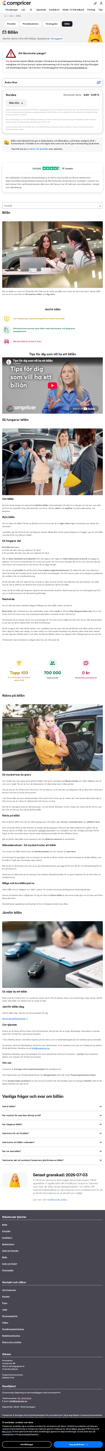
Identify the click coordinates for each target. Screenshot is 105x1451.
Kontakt (6, 1297)
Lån (11, 16)
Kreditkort (7, 1238)
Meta (74, 1429)
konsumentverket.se (77, 68)
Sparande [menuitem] (41, 10)
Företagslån (52, 24)
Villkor (5, 1323)
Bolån (4, 1225)
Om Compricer (9, 1290)
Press (4, 1303)
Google (81, 1429)
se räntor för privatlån (37, 149)
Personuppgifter (10, 1316)
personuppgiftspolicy (28, 1434)
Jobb (4, 1310)
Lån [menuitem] (23, 10)
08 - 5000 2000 (24, 1398)
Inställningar (27, 1444)
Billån (67, 24)
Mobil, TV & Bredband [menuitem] (73, 10)
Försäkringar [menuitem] (11, 10)
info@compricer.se (40, 1048)
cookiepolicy (8, 1434)
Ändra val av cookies (11, 1342)
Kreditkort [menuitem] (54, 10)
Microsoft (6, 1432)
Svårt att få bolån (10, 1251)
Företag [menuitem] (91, 10)
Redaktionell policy (11, 1336)
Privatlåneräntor (31, 24)
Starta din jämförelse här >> (15, 1019)
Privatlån (11, 24)
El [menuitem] (31, 10)
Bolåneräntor (8, 1244)
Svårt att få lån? (9, 1264)
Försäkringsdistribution (13, 1329)
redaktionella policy (57, 1199)
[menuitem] (16, 3)
